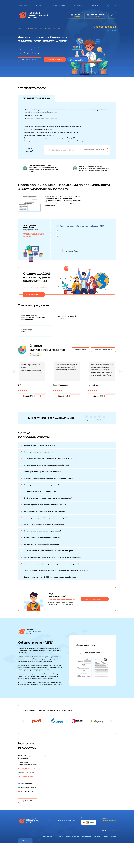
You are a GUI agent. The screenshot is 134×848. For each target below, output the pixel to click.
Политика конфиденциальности (109, 819)
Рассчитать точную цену (93, 150)
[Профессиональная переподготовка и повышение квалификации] (34, 317)
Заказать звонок (27, 791)
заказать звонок (110, 30)
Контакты (95, 5)
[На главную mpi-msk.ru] (33, 12)
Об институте (23, 5)
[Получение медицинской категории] (69, 317)
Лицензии (39, 5)
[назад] (58, 251)
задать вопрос (27, 801)
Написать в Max (26, 783)
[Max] (115, 6)
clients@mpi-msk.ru (25, 776)
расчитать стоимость (29, 59)
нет (42, 395)
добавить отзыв (81, 350)
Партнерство (78, 5)
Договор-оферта (110, 837)
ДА (37, 395)
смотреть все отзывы (102, 350)
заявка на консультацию (93, 599)
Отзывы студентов (58, 5)
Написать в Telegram (28, 787)
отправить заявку (32, 294)
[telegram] (108, 5)
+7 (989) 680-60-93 (106, 27)
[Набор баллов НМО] (34, 331)
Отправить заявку (53, 59)
